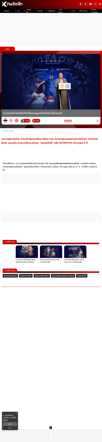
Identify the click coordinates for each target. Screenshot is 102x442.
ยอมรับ (10, 424)
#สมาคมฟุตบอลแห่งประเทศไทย (63, 276)
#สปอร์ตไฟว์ (81, 276)
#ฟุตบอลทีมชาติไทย (42, 276)
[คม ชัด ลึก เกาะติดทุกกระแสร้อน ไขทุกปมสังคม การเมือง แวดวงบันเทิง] (51, 4)
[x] (86, 4)
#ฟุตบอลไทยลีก (25, 276)
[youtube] (91, 4)
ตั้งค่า (10, 428)
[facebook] (81, 4)
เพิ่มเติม (5, 420)
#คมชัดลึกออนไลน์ (10, 276)
